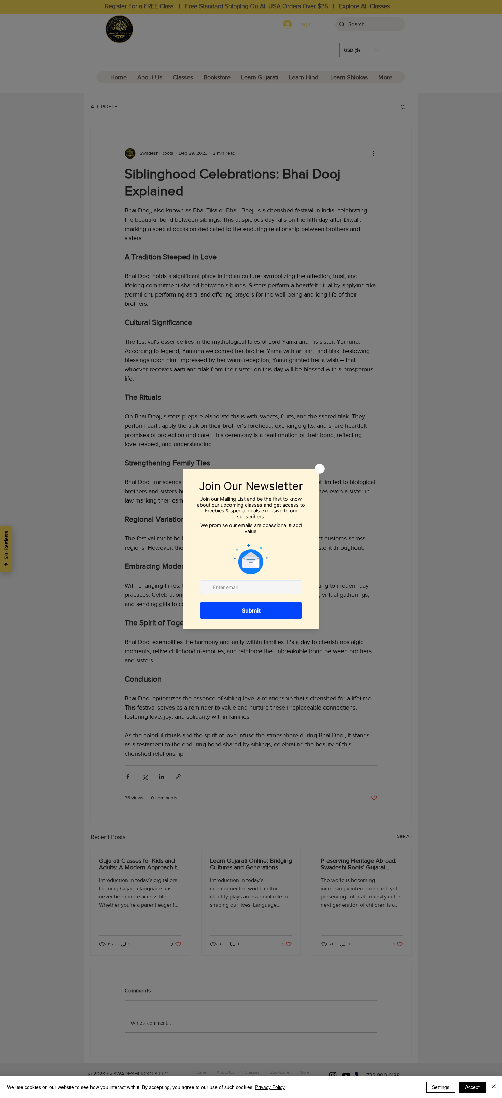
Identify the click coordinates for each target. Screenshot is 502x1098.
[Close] (494, 1087)
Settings (440, 1087)
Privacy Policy (270, 1087)
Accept (472, 1087)
